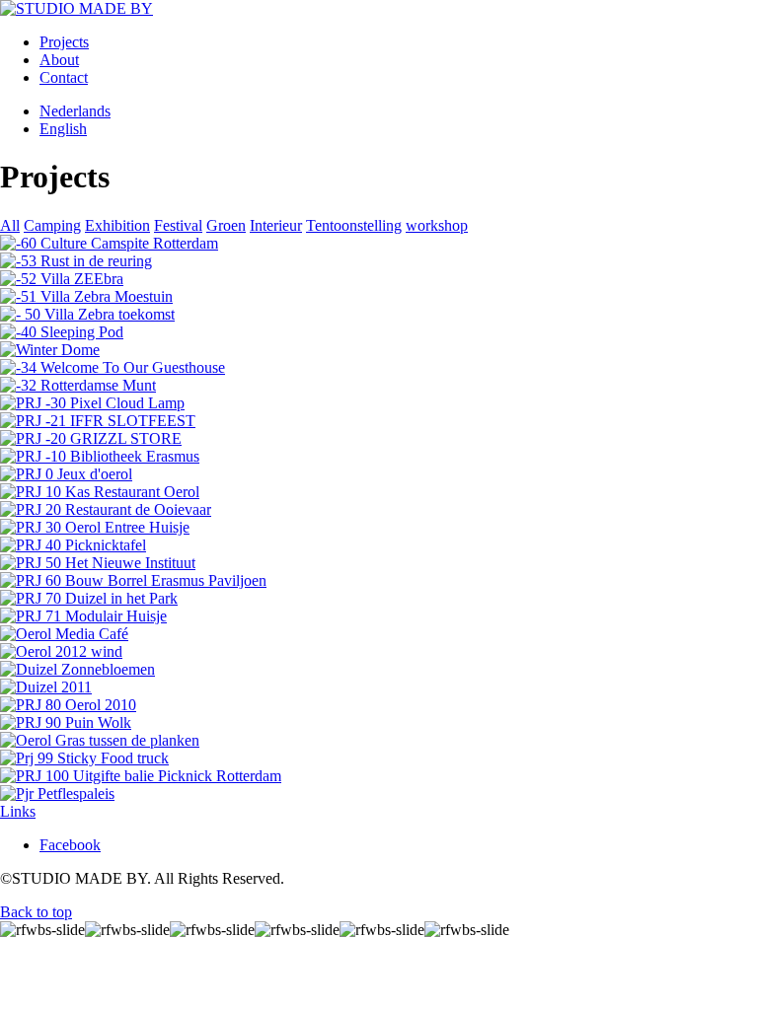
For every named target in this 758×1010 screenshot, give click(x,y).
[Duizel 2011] (46, 687)
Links (18, 811)
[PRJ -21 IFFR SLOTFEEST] (97, 420)
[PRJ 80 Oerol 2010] (68, 704)
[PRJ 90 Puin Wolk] (65, 722)
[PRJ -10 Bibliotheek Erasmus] (99, 456)
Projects (64, 42)
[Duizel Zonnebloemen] (77, 669)
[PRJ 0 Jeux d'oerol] (66, 474)
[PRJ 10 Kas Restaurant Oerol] (99, 491)
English (63, 128)
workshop (437, 225)
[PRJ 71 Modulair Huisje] (83, 616)
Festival (178, 225)
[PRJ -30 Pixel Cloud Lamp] (92, 403)
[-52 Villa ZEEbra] (61, 278)
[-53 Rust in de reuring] (76, 260)
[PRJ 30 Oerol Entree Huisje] (95, 527)
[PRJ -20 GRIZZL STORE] (91, 438)
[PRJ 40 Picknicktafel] (73, 545)
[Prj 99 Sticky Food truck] (84, 758)
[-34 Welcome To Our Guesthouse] (112, 367)
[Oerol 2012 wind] (61, 651)
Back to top (36, 911)
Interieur (276, 225)
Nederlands (75, 111)
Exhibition (117, 225)
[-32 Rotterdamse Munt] (78, 385)
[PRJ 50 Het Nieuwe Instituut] (97, 562)
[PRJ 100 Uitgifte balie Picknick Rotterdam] (140, 775)
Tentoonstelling (354, 225)
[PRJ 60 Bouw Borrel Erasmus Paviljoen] (133, 580)
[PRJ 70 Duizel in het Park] (89, 598)
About (59, 59)
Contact (63, 77)
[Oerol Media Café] (64, 633)
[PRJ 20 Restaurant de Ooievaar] (105, 509)
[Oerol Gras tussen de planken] (99, 740)
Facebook (70, 844)
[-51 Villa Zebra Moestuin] (86, 296)
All (10, 225)
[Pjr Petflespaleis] (57, 793)
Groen (226, 225)
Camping (52, 225)
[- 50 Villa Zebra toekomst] (87, 314)
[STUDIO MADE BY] (76, 8)
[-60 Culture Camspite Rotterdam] (109, 243)
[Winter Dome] (50, 349)
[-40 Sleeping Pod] (61, 332)
